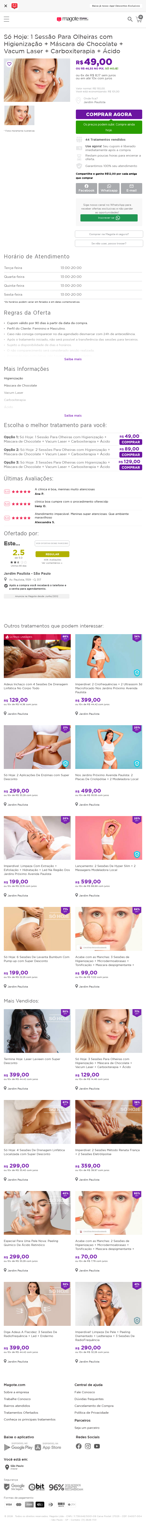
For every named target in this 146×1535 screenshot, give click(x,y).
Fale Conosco (85, 1392)
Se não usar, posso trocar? (108, 243)
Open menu (6, 19)
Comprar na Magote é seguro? (109, 234)
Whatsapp (109, 190)
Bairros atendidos (17, 1405)
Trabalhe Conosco (17, 1399)
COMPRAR (131, 442)
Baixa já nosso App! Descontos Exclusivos (116, 6)
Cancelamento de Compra (94, 1405)
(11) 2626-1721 (88, 1520)
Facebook (86, 188)
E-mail (131, 188)
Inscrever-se (106, 217)
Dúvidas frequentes (89, 1399)
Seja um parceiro (87, 1427)
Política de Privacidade (92, 1412)
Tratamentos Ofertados (21, 1412)
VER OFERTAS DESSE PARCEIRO (52, 543)
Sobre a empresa (16, 1392)
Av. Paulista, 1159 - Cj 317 (25, 579)
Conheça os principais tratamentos (30, 1419)
